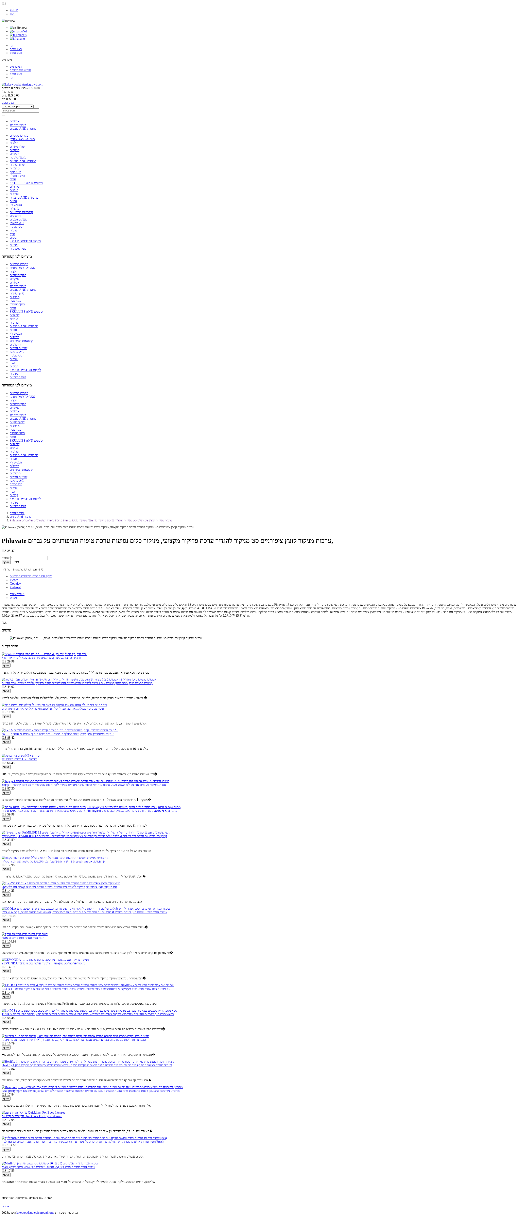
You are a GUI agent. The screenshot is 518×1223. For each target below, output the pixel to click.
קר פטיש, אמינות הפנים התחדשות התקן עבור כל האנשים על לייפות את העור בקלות (53, 861)
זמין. (4, 622)
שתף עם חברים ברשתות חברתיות (31, 576)
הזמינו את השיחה (20, 70)
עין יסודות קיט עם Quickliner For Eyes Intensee (32, 1116)
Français (21, 35)
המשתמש (16, 66)
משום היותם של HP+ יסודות (19, 759)
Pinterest (15, 587)
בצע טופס (16, 49)
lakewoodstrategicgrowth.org (35, 1212)
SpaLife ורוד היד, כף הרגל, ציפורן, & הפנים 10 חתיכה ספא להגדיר (42, 657)
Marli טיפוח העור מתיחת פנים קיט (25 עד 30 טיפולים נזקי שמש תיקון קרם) (48, 1167)
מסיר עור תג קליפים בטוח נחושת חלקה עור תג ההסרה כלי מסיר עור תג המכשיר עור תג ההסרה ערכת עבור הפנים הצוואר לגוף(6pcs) (82, 1141)
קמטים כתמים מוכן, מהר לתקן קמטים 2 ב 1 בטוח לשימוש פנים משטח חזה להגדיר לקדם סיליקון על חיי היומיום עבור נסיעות (77, 683)
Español (21, 31)
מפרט (13, 597)
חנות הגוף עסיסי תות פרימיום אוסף (23, 937)
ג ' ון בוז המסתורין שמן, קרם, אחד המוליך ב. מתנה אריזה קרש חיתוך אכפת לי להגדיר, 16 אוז (58, 734)
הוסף (6, 562)
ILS (12, 14)
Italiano (20, 38)
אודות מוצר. (17, 594)
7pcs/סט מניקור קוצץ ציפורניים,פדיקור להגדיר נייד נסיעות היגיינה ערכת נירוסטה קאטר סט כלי (59, 887)
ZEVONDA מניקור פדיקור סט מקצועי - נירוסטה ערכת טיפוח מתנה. (44, 963)
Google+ (15, 583)
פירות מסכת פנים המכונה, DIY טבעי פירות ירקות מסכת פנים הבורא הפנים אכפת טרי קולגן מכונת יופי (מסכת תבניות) (74, 1039)
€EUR (14, 10)
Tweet (14, 580)
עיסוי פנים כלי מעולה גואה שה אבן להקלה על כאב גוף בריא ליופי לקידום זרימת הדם (53, 708)
